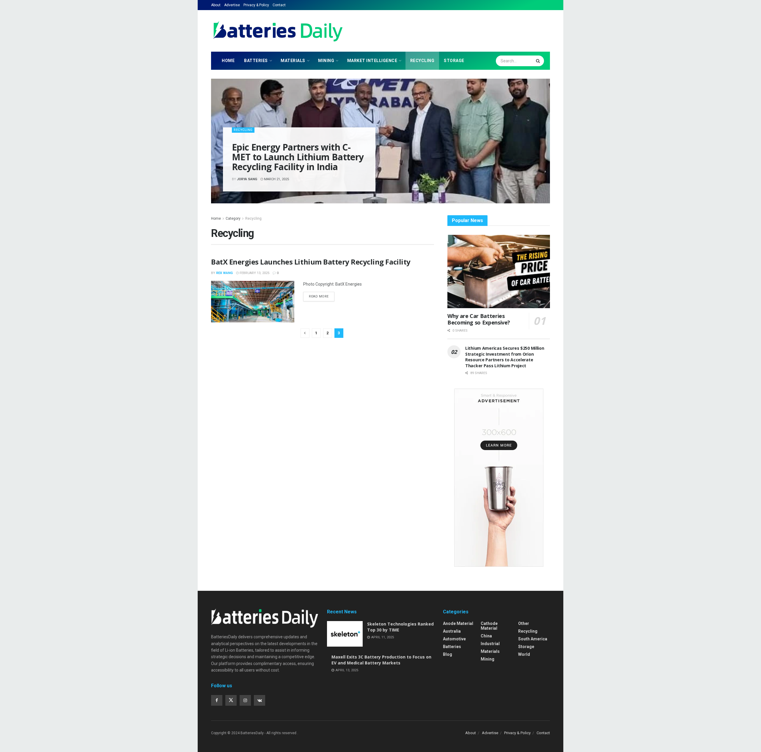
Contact (279, 5)
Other (523, 623)
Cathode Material (489, 626)
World (524, 654)
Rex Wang (224, 273)
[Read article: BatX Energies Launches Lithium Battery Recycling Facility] (252, 301)
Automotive (454, 639)
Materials (293, 60)
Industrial (490, 643)
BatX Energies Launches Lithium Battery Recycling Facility (311, 262)
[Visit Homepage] (278, 31)
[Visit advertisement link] (498, 478)
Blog (447, 654)
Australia (452, 631)
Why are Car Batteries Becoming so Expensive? (478, 319)
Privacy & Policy (256, 5)
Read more (321, 295)
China (486, 636)
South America (532, 639)
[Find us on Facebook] (216, 700)
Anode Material (458, 623)
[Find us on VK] (259, 700)
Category (233, 218)
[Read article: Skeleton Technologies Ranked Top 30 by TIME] (345, 634)
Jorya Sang (247, 179)
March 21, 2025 (276, 179)
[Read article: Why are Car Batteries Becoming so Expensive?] (498, 271)
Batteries (256, 60)
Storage (454, 60)
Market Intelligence (372, 60)
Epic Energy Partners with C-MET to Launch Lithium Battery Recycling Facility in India (298, 157)
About (216, 5)
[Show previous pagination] (305, 333)
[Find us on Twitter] (231, 700)
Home (228, 60)
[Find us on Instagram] (245, 700)
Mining (326, 60)
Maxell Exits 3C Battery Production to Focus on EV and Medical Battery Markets (381, 660)
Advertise (232, 5)
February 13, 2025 (254, 273)
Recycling (422, 60)
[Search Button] (538, 61)
